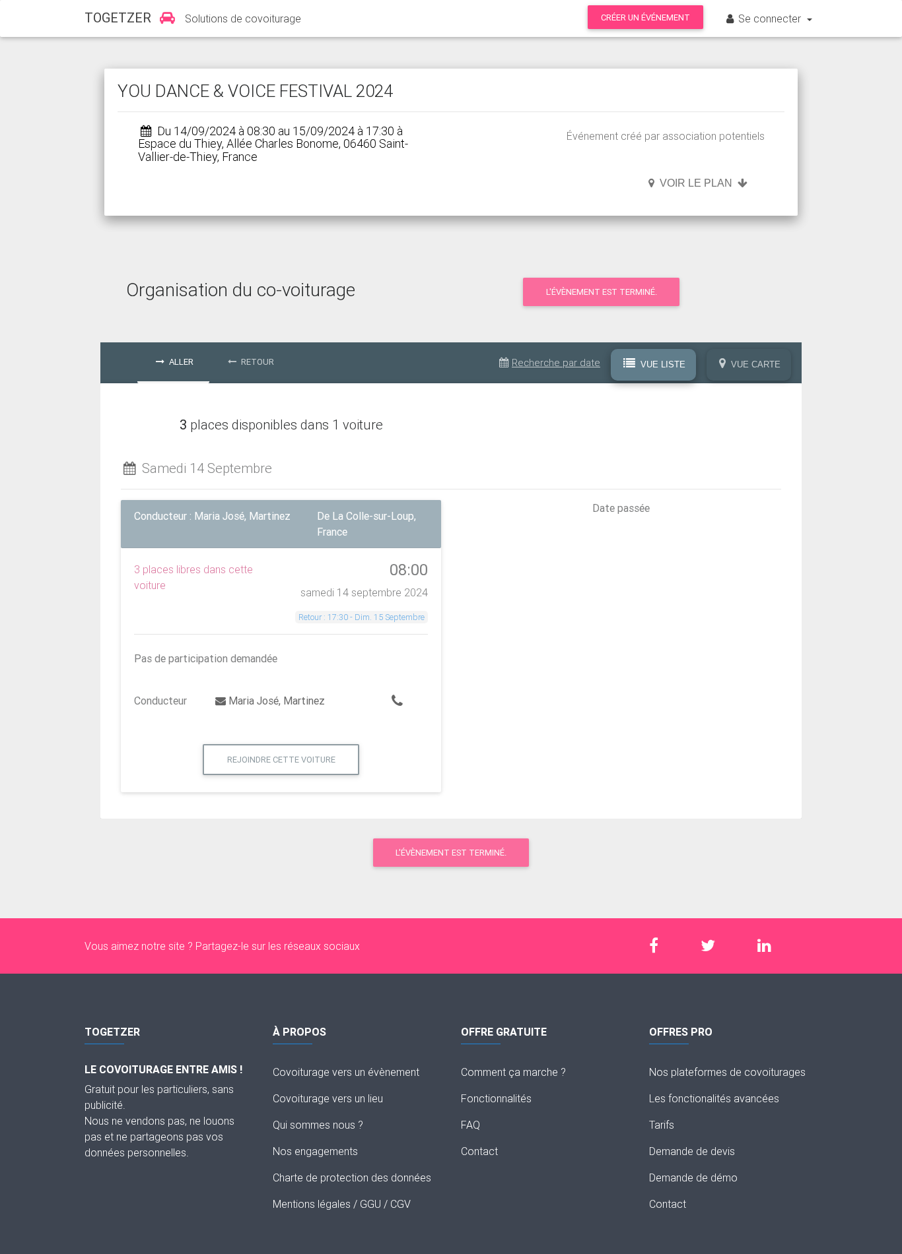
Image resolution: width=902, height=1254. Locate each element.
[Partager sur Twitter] (714, 945)
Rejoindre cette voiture (281, 759)
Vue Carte (754, 364)
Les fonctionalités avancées (714, 1098)
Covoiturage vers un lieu (328, 1098)
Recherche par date (556, 362)
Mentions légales (312, 1203)
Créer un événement (645, 17)
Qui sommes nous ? (318, 1124)
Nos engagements (315, 1151)
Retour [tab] (256, 361)
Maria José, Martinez (276, 700)
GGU (370, 1203)
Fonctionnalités (496, 1098)
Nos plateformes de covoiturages (727, 1072)
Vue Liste (661, 364)
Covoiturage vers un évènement (346, 1072)
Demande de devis (692, 1151)
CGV (400, 1203)
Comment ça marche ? (513, 1072)
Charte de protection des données (352, 1177)
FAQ (470, 1124)
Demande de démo (693, 1177)
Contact (479, 1151)
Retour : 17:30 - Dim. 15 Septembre (361, 617)
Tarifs (661, 1124)
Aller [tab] (180, 361)
